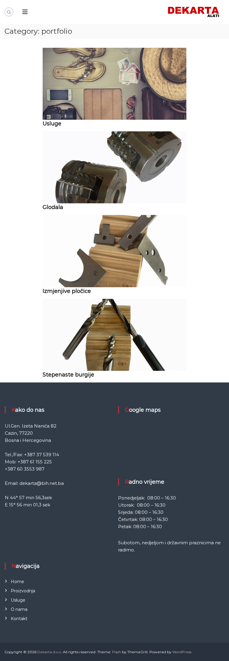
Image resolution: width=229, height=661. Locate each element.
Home (17, 581)
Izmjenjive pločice (67, 291)
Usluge (52, 123)
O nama (19, 609)
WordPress (181, 652)
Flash (116, 652)
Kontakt (19, 618)
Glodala (53, 207)
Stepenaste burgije (68, 374)
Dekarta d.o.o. (49, 652)
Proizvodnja (23, 591)
